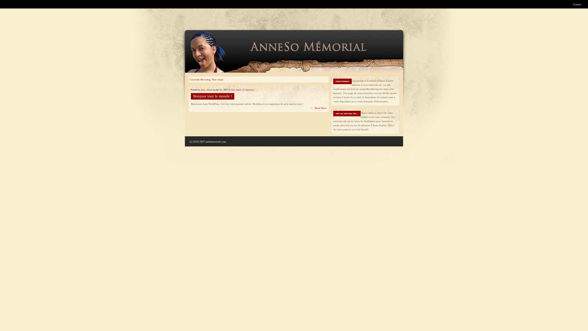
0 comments (248, 89)
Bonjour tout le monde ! (212, 96)
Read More (321, 108)
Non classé (236, 89)
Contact (577, 4)
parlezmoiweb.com (216, 141)
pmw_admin (206, 89)
